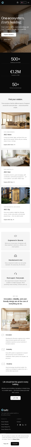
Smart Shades (4, 421)
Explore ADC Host (8, 182)
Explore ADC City (8, 219)
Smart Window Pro (6, 429)
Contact (19, 421)
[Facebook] (17, 425)
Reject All (6, 443)
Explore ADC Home (9, 144)
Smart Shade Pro (5, 426)
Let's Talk (15, 398)
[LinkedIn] (23, 425)
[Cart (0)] (17, 2)
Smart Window (5, 424)
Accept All (14, 443)
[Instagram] (20, 425)
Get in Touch (7, 39)
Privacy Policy (16, 439)
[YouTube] (25, 425)
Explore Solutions (9, 34)
